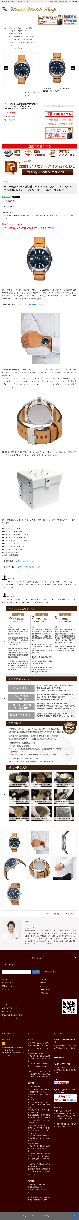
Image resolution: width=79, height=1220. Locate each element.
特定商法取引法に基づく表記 (12, 1015)
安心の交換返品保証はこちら (30, 567)
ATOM (9, 1011)
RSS (3, 1011)
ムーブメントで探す (15, 31)
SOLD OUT (60, 106)
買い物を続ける (70, 914)
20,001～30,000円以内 (28, 42)
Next (73, 68)
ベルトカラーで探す (15, 36)
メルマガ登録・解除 (9, 1008)
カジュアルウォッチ (15, 45)
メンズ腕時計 (29, 28)
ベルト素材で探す (15, 39)
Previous (6, 68)
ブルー (27, 34)
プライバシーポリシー (10, 1018)
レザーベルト (27, 39)
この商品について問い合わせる (53, 914)
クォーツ (28, 31)
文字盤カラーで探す (15, 34)
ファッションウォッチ (16, 48)
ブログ (4, 1005)
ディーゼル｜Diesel (15, 28)
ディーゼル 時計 (36, 305)
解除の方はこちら (50, 972)
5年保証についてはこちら (24, 561)
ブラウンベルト (30, 36)
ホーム (4, 28)
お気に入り (10, 120)
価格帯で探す (13, 42)
